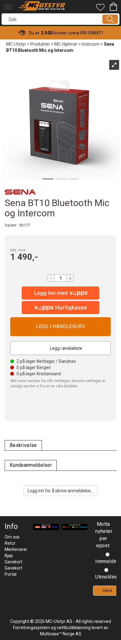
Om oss (12, 536)
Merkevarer (16, 549)
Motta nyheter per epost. (103, 534)
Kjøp (60, 326)
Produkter (40, 44)
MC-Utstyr (16, 44)
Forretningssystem (31, 627)
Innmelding (107, 561)
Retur (10, 543)
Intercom (91, 44)
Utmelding (107, 577)
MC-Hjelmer (66, 44)
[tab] (23, 445)
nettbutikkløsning (74, 627)
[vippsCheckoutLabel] (60, 307)
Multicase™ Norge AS (60, 633)
